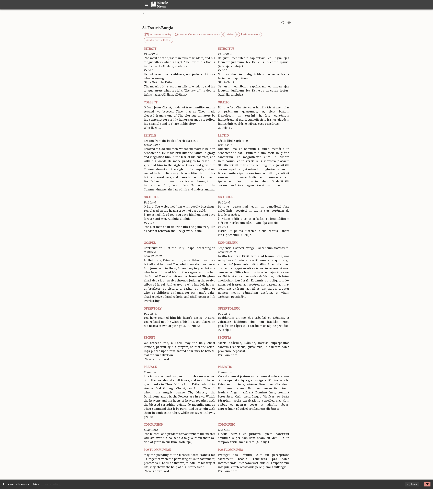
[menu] (146, 5)
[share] (282, 22)
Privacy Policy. (51, 484)
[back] (143, 12)
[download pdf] (289, 22)
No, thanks (411, 484)
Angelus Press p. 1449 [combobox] (157, 40)
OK (427, 484)
